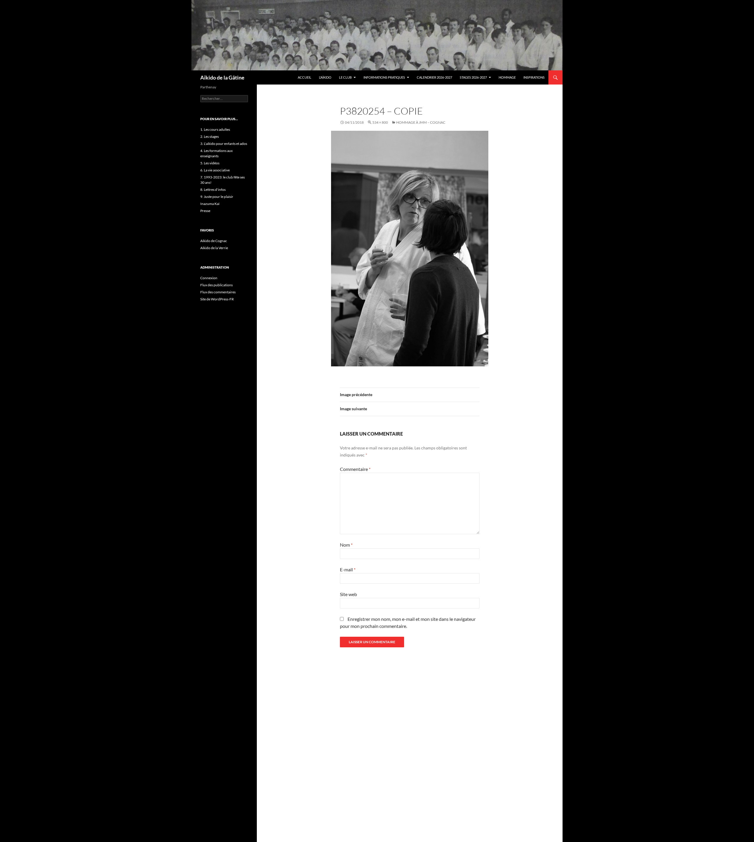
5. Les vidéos (209, 163)
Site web (348, 594)
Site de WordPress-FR (217, 299)
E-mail (347, 569)
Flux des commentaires (218, 292)
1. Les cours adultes (215, 129)
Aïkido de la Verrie (214, 248)
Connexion (208, 278)
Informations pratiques (384, 77)
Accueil (304, 77)
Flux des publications (216, 285)
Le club (345, 77)
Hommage (507, 77)
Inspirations (534, 77)
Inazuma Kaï (209, 203)
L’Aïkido (325, 77)
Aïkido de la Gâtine (222, 77)
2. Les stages (209, 136)
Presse (205, 211)
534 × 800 (380, 122)
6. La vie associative (215, 170)
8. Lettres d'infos (213, 189)
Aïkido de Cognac (213, 241)
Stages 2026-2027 (473, 77)
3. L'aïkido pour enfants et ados (223, 143)
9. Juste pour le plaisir (216, 196)
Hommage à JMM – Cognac (420, 122)
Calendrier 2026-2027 (434, 77)
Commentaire (355, 469)
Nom (346, 544)
